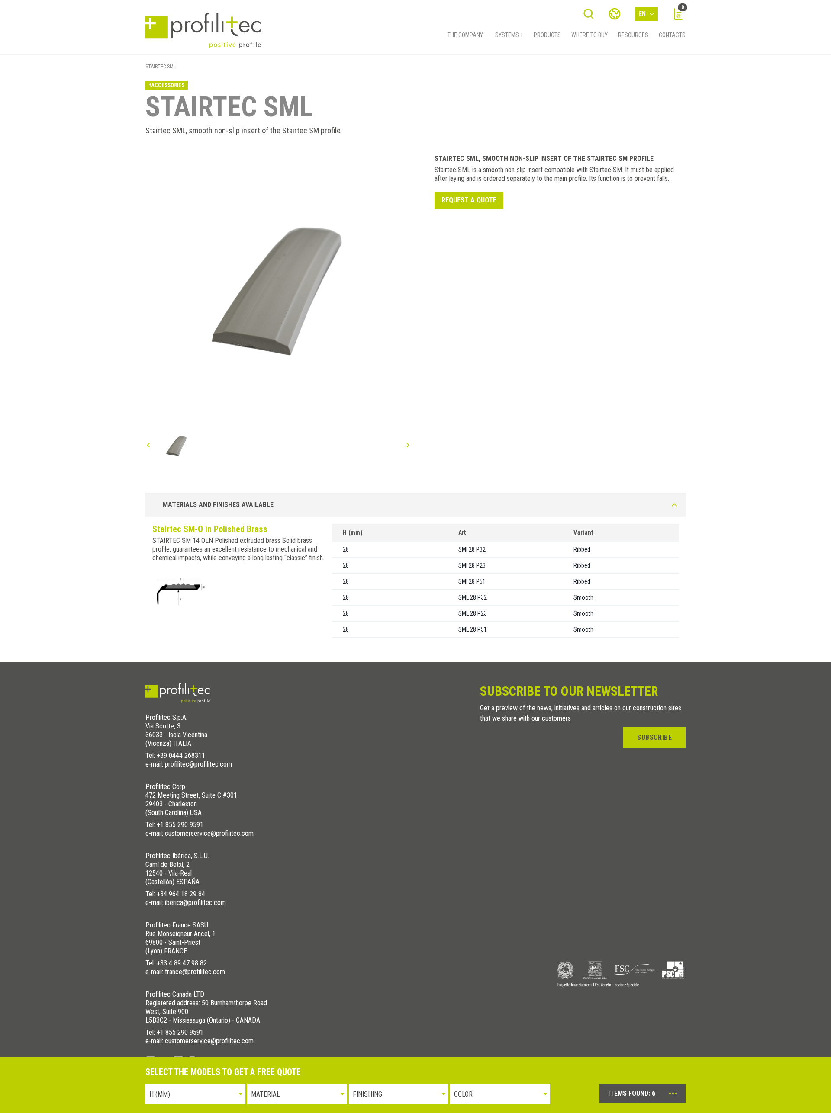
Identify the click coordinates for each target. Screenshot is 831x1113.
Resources (633, 35)
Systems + (509, 35)
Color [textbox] (463, 1094)
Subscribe (654, 737)
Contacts (672, 35)
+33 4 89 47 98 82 (182, 963)
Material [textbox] (265, 1094)
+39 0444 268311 (181, 755)
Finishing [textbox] (367, 1094)
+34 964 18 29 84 (181, 894)
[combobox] (195, 1094)
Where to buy (589, 35)
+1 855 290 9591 (180, 825)
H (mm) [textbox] (159, 1094)
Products (547, 35)
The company (465, 35)
